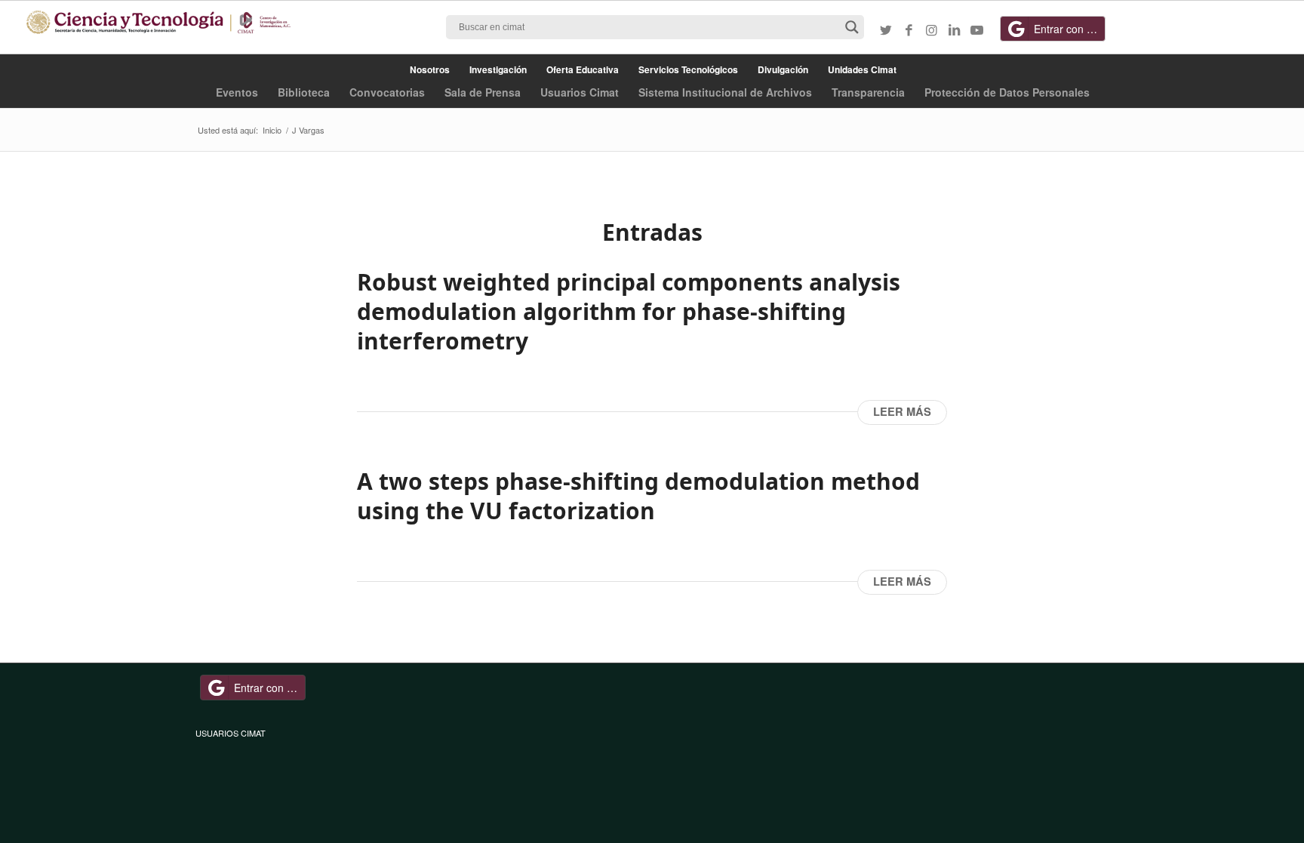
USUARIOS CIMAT (230, 733)
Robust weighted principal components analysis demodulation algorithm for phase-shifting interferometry (628, 311)
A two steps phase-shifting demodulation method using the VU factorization (638, 496)
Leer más (902, 412)
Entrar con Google (1070, 28)
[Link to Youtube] (976, 29)
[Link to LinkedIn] (954, 29)
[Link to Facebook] (908, 29)
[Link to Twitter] (886, 29)
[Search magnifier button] (852, 27)
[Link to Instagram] (931, 29)
